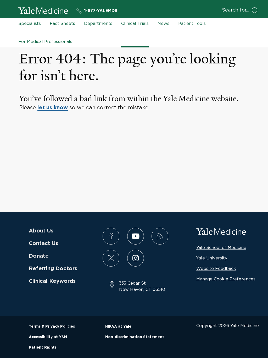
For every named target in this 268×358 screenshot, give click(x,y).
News (163, 23)
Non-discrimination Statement (134, 337)
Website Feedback (216, 268)
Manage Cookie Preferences (225, 278)
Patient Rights (43, 347)
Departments (98, 23)
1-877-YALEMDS (100, 11)
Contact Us (43, 243)
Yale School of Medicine (221, 247)
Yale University (211, 258)
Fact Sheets (62, 23)
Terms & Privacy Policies (52, 326)
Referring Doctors (53, 268)
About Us (41, 231)
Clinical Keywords (52, 281)
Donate (39, 256)
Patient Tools (192, 23)
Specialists (29, 23)
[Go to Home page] (43, 11)
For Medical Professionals (45, 41)
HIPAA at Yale (118, 326)
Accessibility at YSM (48, 337)
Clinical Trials (135, 23)
